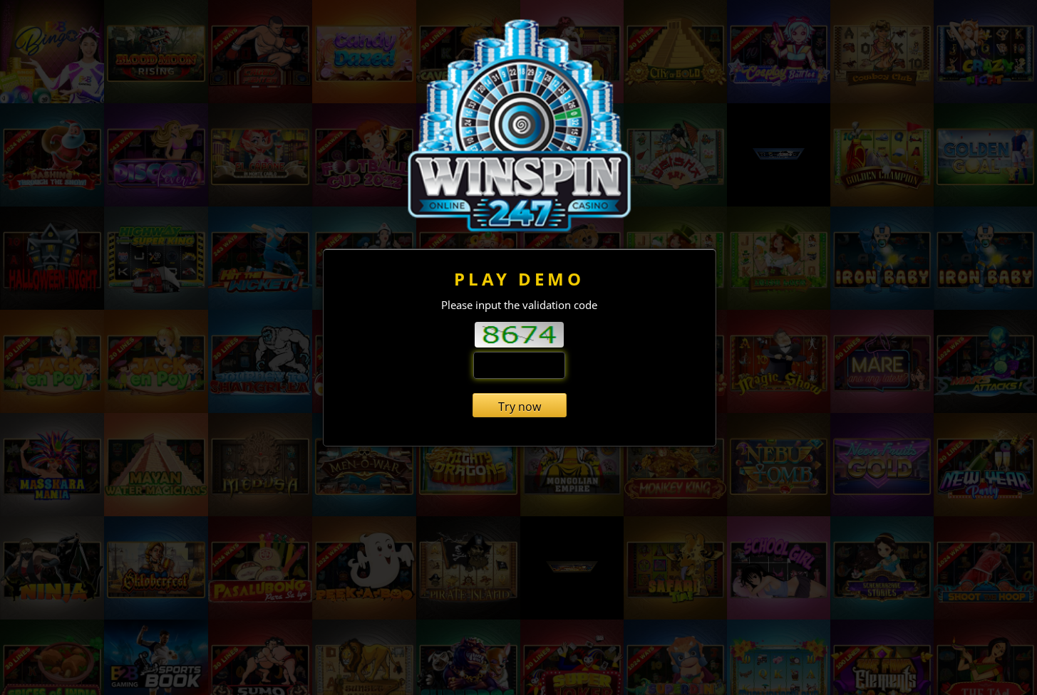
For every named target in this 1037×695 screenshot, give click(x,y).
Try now (519, 406)
